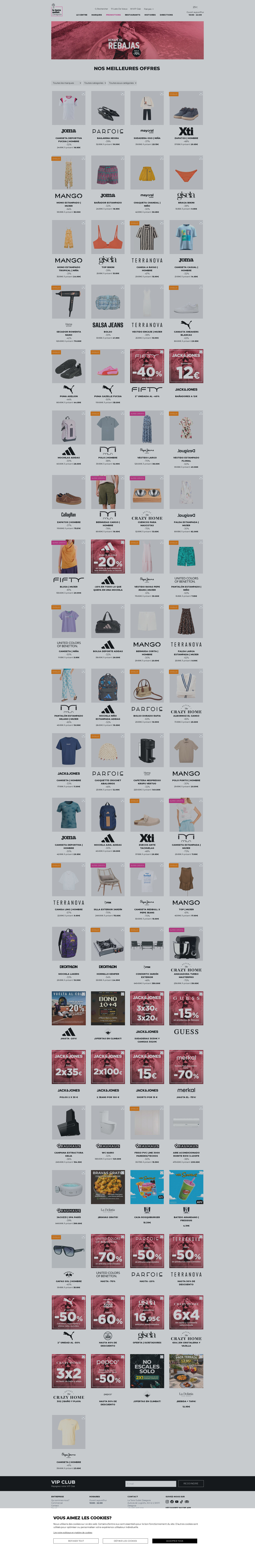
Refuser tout (76, 1541)
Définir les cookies (125, 1541)
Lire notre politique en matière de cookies (72, 1532)
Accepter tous (174, 1541)
